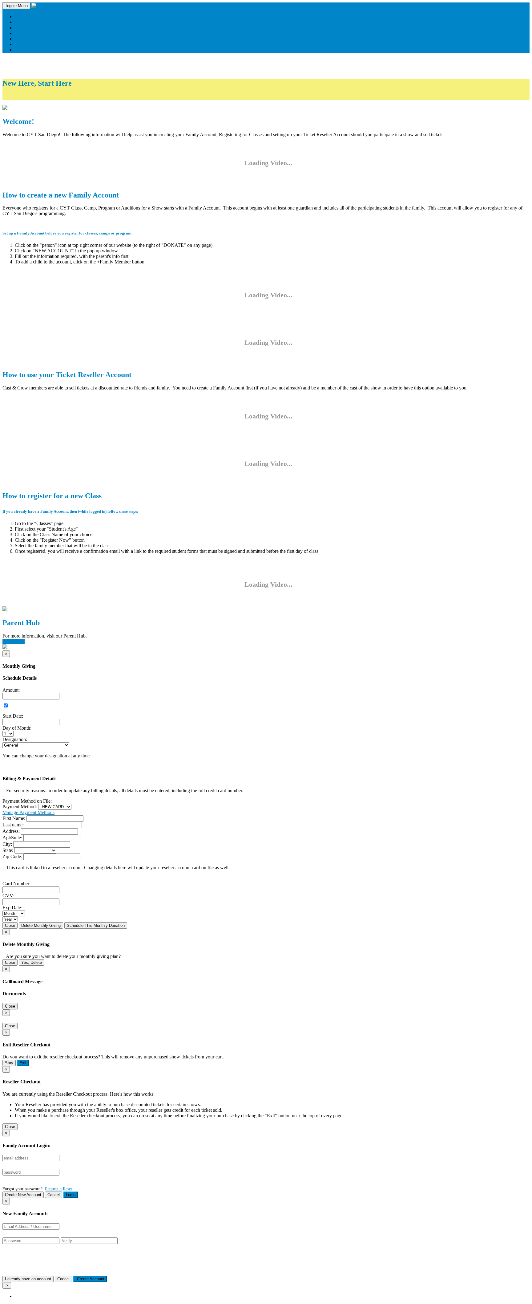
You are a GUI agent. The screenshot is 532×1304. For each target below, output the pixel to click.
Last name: (13, 824)
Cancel (53, 1194)
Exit (22, 1063)
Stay (9, 1063)
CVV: (8, 895)
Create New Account (23, 1194)
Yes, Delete (31, 962)
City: (7, 844)
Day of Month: (16, 728)
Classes (22, 22)
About (21, 16)
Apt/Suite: (12, 837)
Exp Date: (12, 907)
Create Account (90, 1279)
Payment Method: (19, 806)
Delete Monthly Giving (41, 925)
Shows (21, 33)
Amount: (11, 690)
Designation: (14, 739)
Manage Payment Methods (28, 812)
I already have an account (28, 1279)
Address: (11, 831)
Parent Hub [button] (13, 641)
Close (10, 925)
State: (7, 850)
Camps (21, 27)
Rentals (22, 38)
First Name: (13, 818)
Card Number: (16, 883)
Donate (22, 44)
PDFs (26, 97)
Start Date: (12, 716)
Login (70, 1194)
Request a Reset (58, 1188)
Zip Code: (12, 856)
